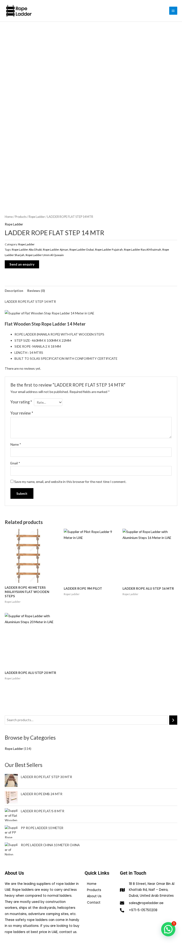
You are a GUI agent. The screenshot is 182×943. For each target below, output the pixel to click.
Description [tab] (14, 291)
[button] (168, 929)
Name (15, 444)
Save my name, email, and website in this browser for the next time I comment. (70, 482)
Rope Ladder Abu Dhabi (27, 249)
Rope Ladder (37, 217)
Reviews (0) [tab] (36, 291)
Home (9, 217)
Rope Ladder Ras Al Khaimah (142, 249)
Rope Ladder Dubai (81, 249)
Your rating (21, 402)
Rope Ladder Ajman (55, 249)
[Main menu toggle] (173, 11)
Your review (21, 413)
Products (21, 217)
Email (15, 463)
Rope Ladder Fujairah (109, 249)
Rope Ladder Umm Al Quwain (45, 255)
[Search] (173, 720)
